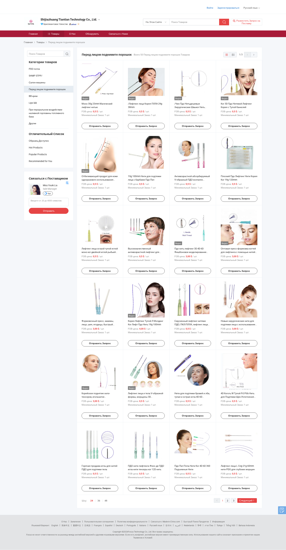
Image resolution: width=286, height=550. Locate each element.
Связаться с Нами (118, 33)
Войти (210, 7)
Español (108, 525)
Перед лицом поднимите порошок (47, 89)
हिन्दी (199, 525)
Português (131, 525)
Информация (218, 521)
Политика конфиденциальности (132, 521)
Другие (32, 123)
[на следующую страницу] (254, 54)
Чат (49, 193)
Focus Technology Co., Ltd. (140, 531)
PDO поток (34, 68)
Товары (55, 33)
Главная (33, 33)
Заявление (76, 521)
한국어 (168, 525)
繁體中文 (77, 525)
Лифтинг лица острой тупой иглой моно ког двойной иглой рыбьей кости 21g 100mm (100, 252)
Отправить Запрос (100, 126)
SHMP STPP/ (35, 75)
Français (98, 525)
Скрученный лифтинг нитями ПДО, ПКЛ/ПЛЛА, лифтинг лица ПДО (191, 324)
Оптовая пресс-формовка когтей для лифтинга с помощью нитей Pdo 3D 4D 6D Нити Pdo (238, 252)
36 (98, 500)
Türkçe (219, 525)
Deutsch (119, 525)
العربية (177, 525)
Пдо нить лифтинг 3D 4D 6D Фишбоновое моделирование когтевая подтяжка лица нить (190, 252)
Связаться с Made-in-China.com (165, 521)
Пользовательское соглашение (99, 521)
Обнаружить (92, 33)
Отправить (48, 210)
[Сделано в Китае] (45, 6)
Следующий (245, 500)
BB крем (33, 96)
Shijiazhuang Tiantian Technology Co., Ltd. (69, 19)
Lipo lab (33, 102)
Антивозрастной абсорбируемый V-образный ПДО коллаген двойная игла (192, 180)
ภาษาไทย (209, 525)
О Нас (72, 33)
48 (106, 500)
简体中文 (66, 525)
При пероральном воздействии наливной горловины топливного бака (46, 113)
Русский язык (156, 525)
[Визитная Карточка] (67, 182)
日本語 (87, 525)
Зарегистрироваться (228, 7)
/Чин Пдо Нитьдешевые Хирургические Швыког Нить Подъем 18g (189, 107)
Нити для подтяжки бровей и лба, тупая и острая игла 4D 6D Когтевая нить (192, 397)
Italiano (142, 525)
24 (91, 500)
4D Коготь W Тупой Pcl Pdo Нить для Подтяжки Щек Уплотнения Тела (237, 397)
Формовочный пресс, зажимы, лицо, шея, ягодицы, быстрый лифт (98, 324)
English (54, 525)
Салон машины (37, 82)
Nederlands (189, 525)
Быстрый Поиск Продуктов (196, 521)
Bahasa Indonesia (247, 525)
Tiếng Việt (230, 525)
